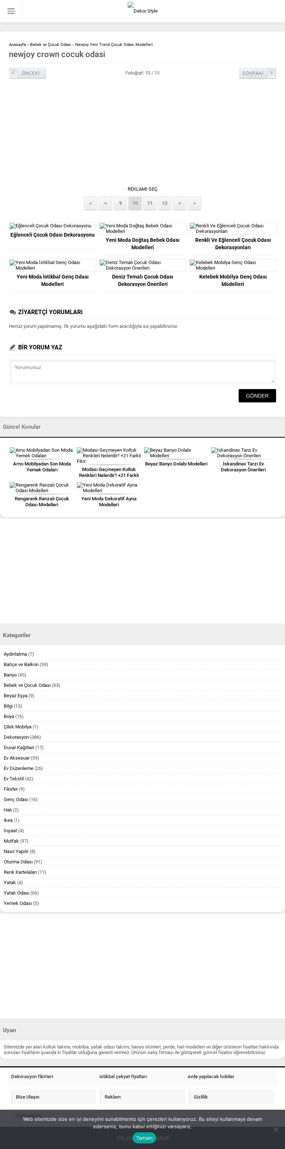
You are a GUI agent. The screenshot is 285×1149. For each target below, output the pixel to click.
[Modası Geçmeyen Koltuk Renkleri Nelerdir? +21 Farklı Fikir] (109, 455)
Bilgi (8, 706)
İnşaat (10, 830)
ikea (8, 820)
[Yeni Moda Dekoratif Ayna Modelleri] (109, 487)
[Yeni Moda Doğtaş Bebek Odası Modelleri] (143, 228)
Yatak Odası (16, 893)
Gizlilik (201, 1097)
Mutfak (11, 841)
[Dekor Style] (143, 11)
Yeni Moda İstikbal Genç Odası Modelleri (53, 280)
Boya (9, 716)
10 (135, 203)
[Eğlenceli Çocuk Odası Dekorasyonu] (52, 226)
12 (164, 203)
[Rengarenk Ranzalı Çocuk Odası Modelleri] (42, 487)
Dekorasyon (16, 737)
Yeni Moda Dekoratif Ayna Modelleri (109, 501)
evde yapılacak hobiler (211, 1076)
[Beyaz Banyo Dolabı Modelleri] (176, 452)
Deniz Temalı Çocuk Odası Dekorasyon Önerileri (142, 280)
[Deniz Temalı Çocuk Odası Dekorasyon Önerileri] (143, 265)
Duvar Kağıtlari (19, 747)
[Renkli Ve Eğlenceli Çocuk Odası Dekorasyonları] (233, 228)
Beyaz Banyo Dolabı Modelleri (176, 464)
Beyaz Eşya (15, 695)
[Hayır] (275, 1129)
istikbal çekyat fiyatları (123, 1076)
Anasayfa (17, 44)
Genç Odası (16, 799)
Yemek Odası (18, 903)
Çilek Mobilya (18, 727)
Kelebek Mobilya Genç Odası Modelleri (233, 280)
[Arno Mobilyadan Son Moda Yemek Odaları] (42, 452)
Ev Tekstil (14, 778)
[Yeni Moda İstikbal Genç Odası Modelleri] (52, 265)
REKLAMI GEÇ (142, 189)
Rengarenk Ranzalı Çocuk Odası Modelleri (42, 501)
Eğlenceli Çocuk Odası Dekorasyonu (52, 235)
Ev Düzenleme (18, 768)
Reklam (113, 1097)
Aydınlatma (15, 654)
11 (150, 203)
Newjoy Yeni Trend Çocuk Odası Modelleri (114, 44)
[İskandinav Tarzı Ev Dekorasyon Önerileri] (243, 452)
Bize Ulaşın (27, 1097)
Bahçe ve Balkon (21, 664)
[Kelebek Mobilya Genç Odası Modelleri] (233, 265)
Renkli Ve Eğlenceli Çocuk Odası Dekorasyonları (233, 243)
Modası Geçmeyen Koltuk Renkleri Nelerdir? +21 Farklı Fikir (109, 475)
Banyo (10, 675)
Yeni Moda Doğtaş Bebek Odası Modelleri (143, 243)
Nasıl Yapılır (16, 851)
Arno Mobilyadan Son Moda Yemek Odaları (42, 467)
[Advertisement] (142, 134)
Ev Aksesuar (17, 758)
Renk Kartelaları (20, 872)
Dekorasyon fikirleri (32, 1076)
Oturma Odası (18, 862)
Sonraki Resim (257, 73)
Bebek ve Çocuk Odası (50, 44)
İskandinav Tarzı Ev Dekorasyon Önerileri (243, 467)
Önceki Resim (27, 73)
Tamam (144, 1138)
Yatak (10, 882)
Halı (8, 810)
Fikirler (11, 789)
